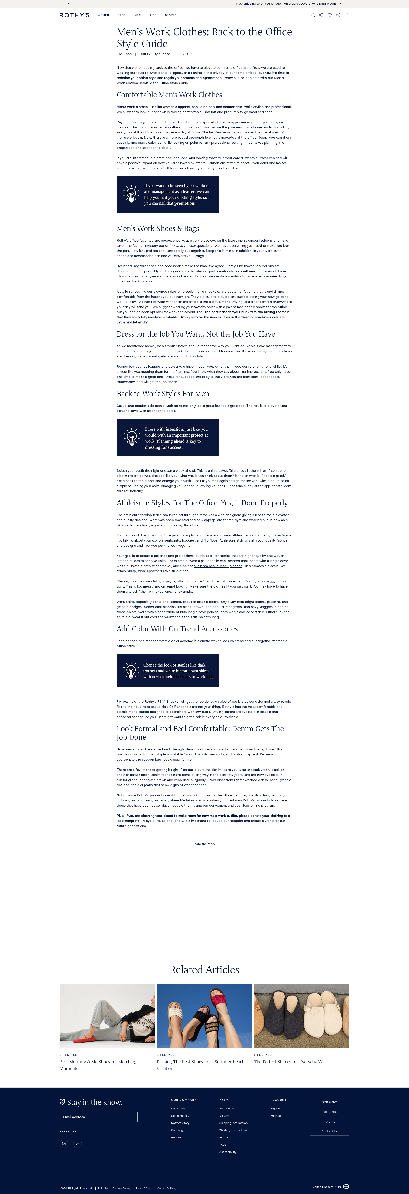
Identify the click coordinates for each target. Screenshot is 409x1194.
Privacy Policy (121, 1188)
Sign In (275, 1108)
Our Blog (177, 1130)
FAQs (222, 1145)
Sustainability (180, 1116)
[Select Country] (321, 15)
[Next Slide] (339, 4)
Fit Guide (225, 1137)
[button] (103, 15)
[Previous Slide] (69, 4)
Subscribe (68, 1130)
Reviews (177, 1137)
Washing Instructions (233, 1130)
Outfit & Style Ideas (155, 54)
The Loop (124, 54)
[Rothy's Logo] (74, 15)
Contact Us (330, 1131)
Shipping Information (233, 1123)
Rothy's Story (180, 1123)
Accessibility (228, 1152)
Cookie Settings (167, 1188)
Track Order (329, 1112)
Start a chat (329, 1102)
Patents (103, 1188)
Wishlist (276, 1116)
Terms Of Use (144, 1188)
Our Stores (178, 1108)
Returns (224, 1116)
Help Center (227, 1108)
